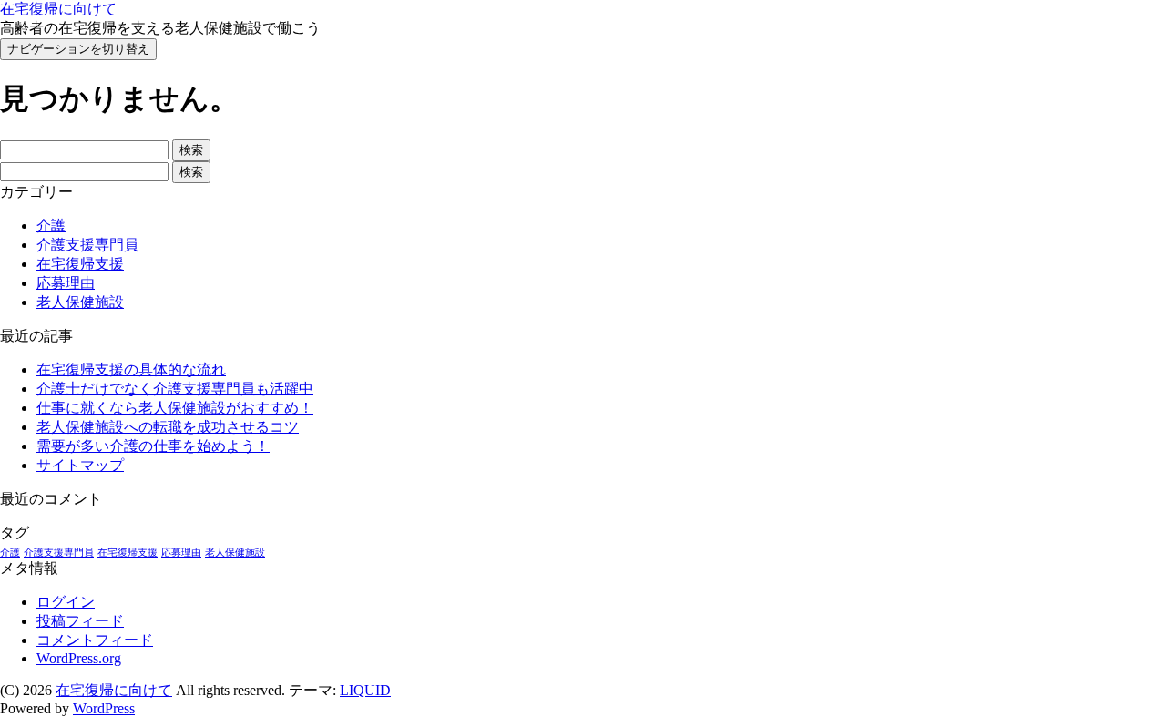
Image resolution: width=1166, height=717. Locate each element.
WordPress (104, 708)
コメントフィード (94, 640)
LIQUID (365, 690)
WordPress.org (78, 658)
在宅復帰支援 (80, 263)
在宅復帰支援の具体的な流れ (131, 369)
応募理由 (65, 283)
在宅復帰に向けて (58, 8)
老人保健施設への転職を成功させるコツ (167, 427)
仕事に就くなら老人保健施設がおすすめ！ (174, 407)
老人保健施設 (80, 302)
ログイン (65, 601)
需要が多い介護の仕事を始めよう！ (153, 446)
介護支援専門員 (87, 244)
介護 (51, 225)
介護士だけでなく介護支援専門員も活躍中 (174, 388)
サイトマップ (80, 465)
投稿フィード (80, 621)
